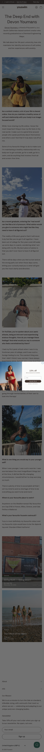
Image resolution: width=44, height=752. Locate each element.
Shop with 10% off (33, 381)
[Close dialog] (42, 363)
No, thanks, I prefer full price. (33, 383)
